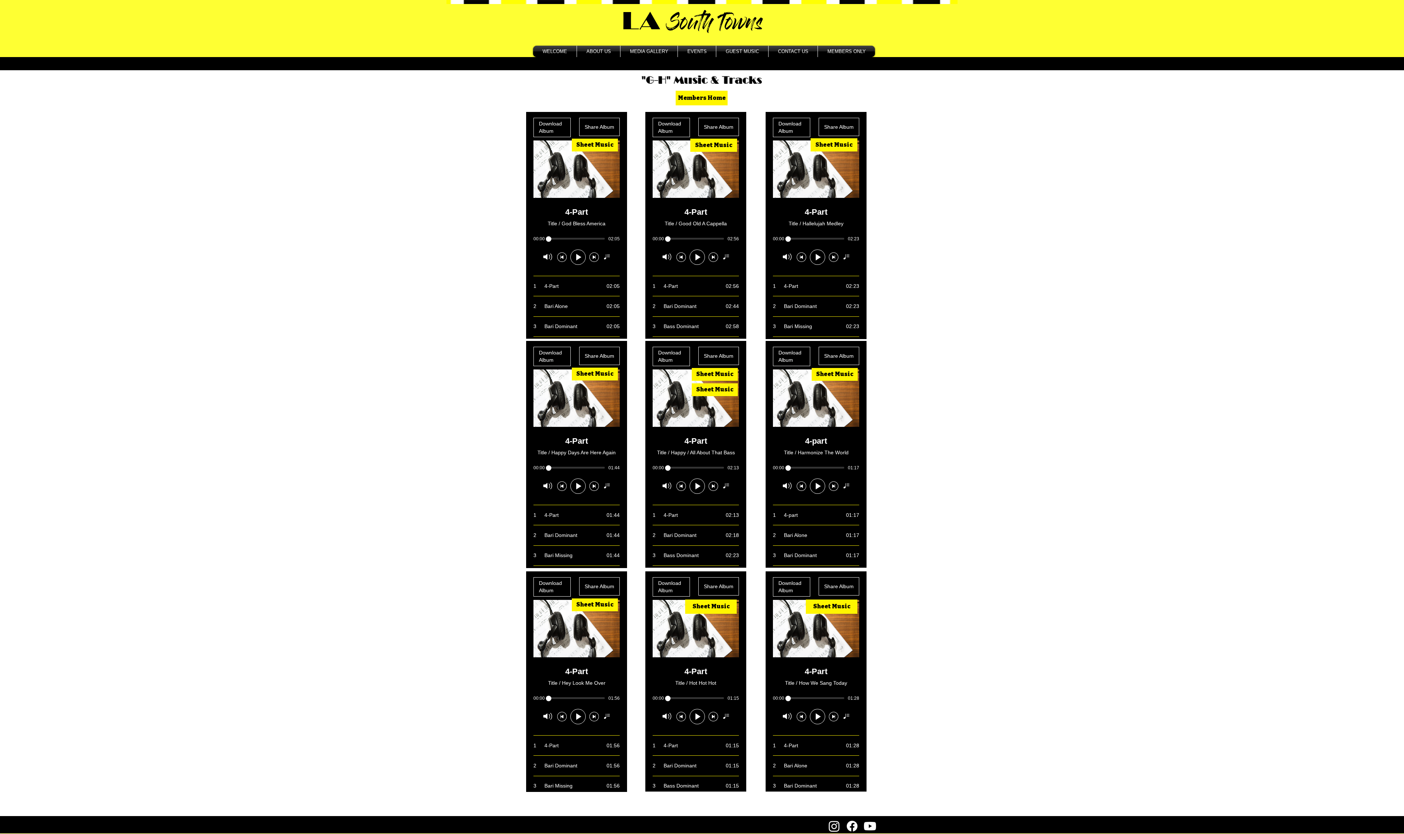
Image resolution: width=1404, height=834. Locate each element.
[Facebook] (852, 826)
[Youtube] (870, 826)
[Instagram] (834, 826)
